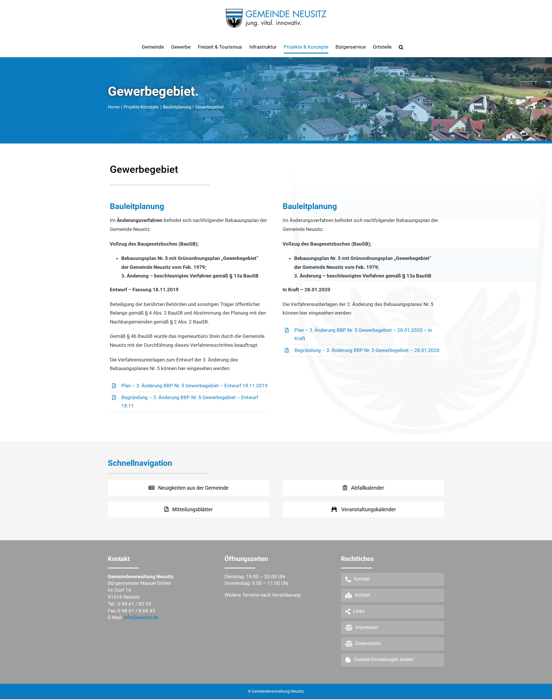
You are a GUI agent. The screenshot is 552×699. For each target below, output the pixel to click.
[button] (401, 47)
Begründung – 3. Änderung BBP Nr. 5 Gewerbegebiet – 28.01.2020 (367, 350)
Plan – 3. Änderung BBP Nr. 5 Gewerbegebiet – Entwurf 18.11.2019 (194, 385)
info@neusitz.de (141, 617)
